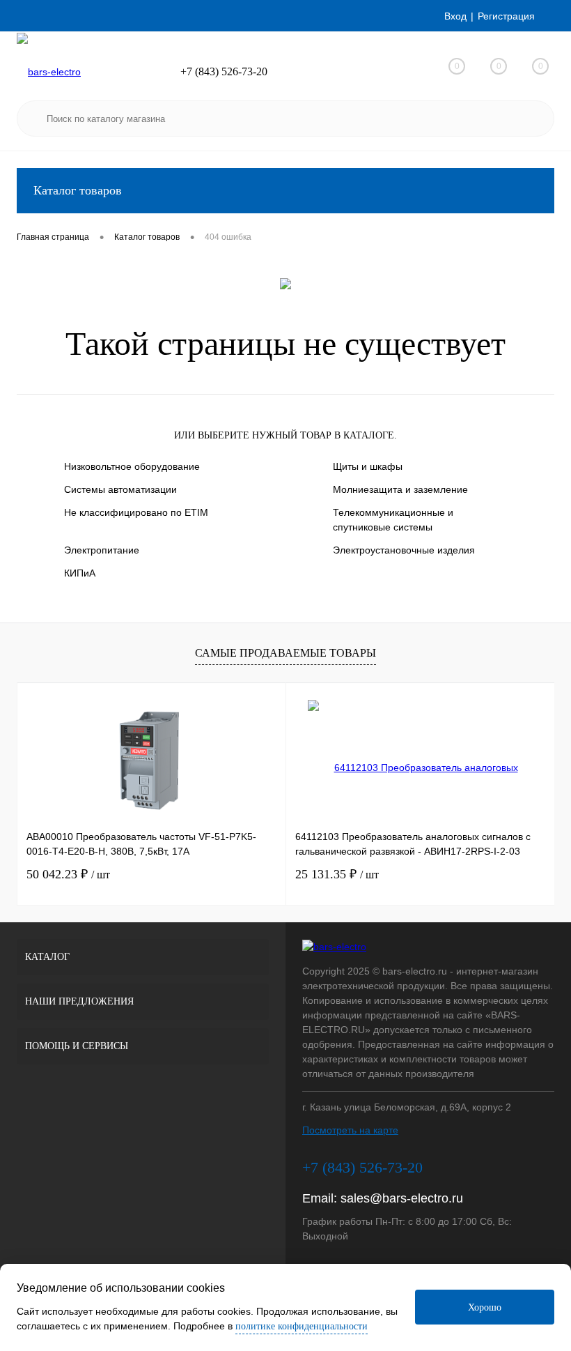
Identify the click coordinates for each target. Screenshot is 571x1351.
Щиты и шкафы (367, 466)
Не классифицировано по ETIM (136, 512)
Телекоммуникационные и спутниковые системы (393, 520)
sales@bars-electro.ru (402, 1198)
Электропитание (101, 550)
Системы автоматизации (120, 489)
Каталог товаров (77, 190)
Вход (455, 16)
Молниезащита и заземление (400, 489)
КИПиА (79, 573)
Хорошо (484, 1307)
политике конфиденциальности (301, 1326)
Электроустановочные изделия (404, 550)
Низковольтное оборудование (132, 466)
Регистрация (506, 16)
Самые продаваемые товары (285, 653)
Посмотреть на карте (350, 1130)
